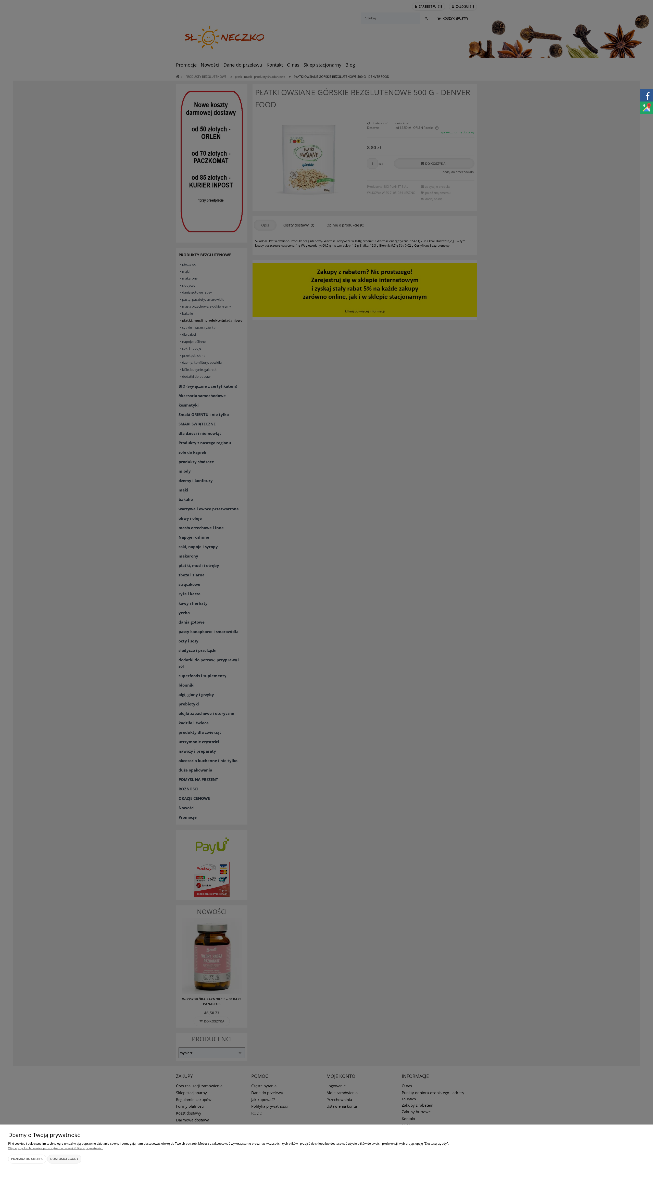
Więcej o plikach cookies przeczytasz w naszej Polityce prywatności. (55, 1148)
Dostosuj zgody (64, 1159)
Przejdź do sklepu (27, 1159)
